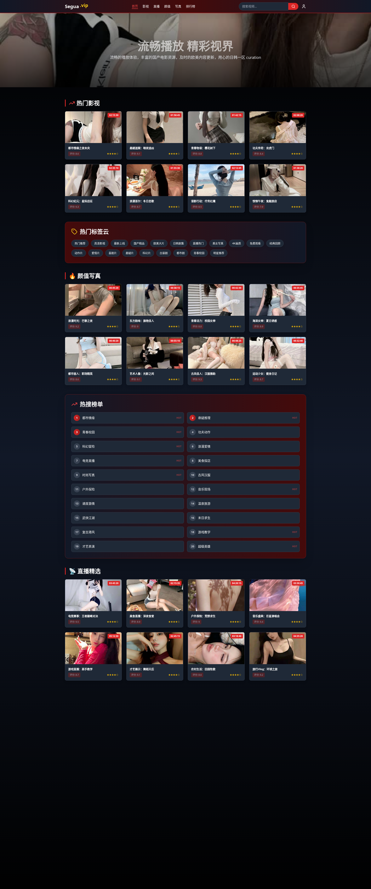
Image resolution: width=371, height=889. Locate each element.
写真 (178, 6)
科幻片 (147, 253)
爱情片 (96, 253)
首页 (135, 6)
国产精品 (139, 243)
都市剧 (181, 253)
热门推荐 (80, 243)
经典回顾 (275, 243)
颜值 (168, 6)
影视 (146, 6)
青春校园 (199, 253)
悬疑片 (130, 253)
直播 (157, 6)
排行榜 (191, 6)
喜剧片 (113, 253)
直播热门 (198, 243)
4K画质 (236, 243)
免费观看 (255, 243)
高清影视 (99, 243)
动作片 (79, 253)
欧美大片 (158, 243)
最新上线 (119, 243)
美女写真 (218, 243)
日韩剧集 (178, 243)
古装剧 (164, 253)
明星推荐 (218, 253)
